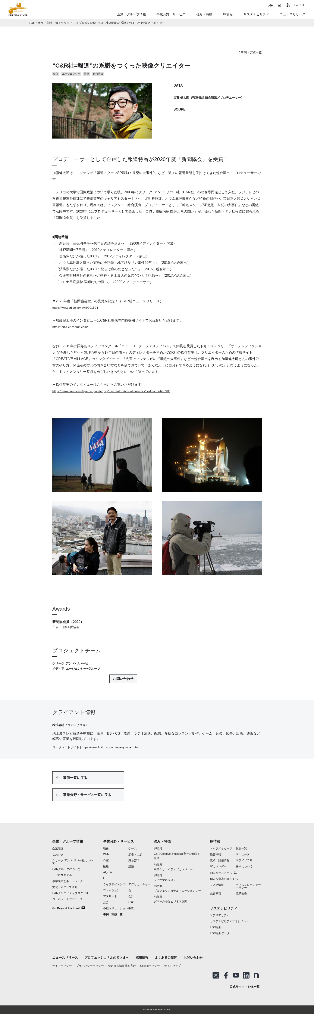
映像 (93, 22)
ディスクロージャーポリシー (248, 886)
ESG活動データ (220, 933)
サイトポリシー (62, 965)
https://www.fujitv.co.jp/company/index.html (110, 747)
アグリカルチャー (139, 884)
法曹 (106, 902)
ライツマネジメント (166, 880)
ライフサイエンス (114, 884)
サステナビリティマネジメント (229, 921)
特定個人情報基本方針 (122, 965)
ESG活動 (216, 927)
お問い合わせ (123, 678)
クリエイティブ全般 (74, 22)
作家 (106, 860)
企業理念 (57, 848)
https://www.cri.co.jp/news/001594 (75, 307)
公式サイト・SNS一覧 (245, 986)
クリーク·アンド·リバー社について (72, 862)
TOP (32, 22)
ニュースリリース (65, 957)
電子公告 (241, 893)
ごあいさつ (59, 854)
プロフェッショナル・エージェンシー (177, 890)
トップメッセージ (221, 848)
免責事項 (215, 893)
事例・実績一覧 (47, 22)
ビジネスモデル (62, 875)
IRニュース (243, 854)
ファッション (111, 890)
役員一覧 (241, 848)
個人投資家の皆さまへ (224, 878)
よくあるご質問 (166, 957)
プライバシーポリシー (90, 965)
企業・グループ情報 (67, 841)
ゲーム (132, 848)
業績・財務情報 (219, 860)
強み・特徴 (204, 14)
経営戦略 (215, 854)
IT (104, 878)
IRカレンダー (218, 866)
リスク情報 (217, 884)
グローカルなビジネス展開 (170, 901)
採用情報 (142, 957)
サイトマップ (172, 965)
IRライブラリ (244, 860)
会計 (131, 896)
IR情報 (215, 841)
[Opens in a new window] (216, 975)
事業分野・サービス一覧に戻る (87, 795)
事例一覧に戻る (75, 777)
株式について (244, 866)
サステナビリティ (223, 908)
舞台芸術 (133, 860)
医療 (106, 866)
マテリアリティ (219, 915)
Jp (303, 5)
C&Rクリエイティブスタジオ (70, 893)
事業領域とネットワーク (67, 881)
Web (106, 854)
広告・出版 (135, 854)
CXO (131, 902)
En (296, 5)
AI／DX (108, 872)
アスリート (110, 896)
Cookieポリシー (150, 965)
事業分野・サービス (118, 841)
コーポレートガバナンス (67, 899)
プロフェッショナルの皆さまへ (106, 957)
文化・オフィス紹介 (64, 887)
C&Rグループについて (66, 869)
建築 (131, 866)
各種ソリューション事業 (118, 908)
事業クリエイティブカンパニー (173, 869)
